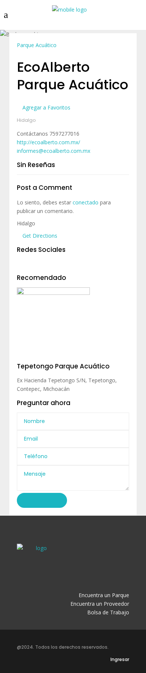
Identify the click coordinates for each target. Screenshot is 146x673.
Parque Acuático (37, 45)
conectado (85, 202)
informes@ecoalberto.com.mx (53, 150)
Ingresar (119, 659)
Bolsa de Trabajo (108, 612)
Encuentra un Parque (104, 595)
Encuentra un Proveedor (99, 603)
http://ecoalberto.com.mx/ (48, 142)
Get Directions (39, 235)
